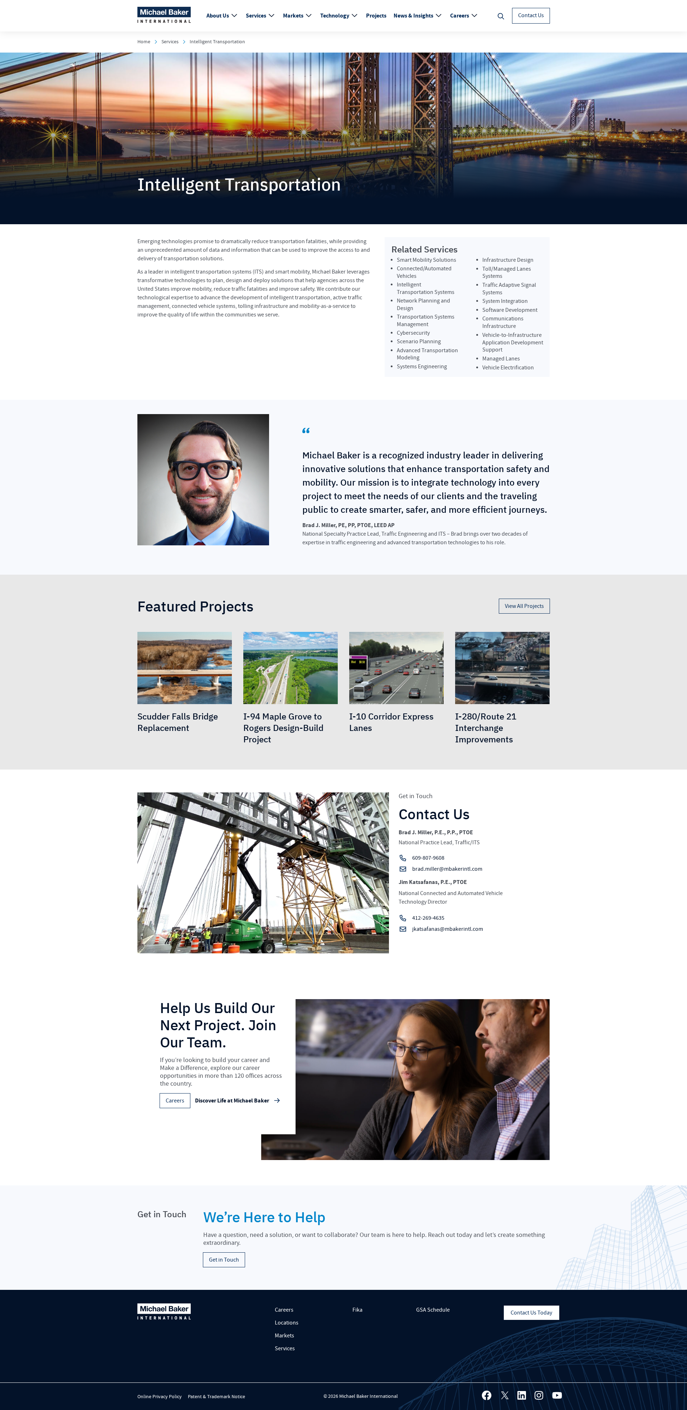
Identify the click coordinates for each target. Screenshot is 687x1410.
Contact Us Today (531, 1312)
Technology (335, 16)
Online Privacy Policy (159, 1397)
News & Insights (414, 16)
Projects (376, 16)
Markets (293, 16)
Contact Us (531, 15)
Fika (357, 1309)
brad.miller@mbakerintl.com (447, 869)
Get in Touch (224, 1259)
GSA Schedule (433, 1309)
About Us (218, 16)
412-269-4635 (428, 918)
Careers (460, 16)
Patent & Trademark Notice (216, 1397)
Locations (286, 1322)
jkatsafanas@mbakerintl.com (447, 929)
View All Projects (524, 606)
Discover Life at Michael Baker (232, 1101)
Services (256, 16)
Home (143, 42)
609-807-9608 (428, 857)
